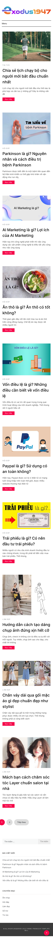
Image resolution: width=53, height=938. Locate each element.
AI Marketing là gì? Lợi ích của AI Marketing (21, 872)
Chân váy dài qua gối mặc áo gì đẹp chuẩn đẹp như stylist (26, 701)
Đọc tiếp (8, 99)
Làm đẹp (6, 619)
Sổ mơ (5, 911)
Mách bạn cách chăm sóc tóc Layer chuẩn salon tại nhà (26, 783)
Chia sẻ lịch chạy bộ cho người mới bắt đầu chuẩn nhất (25, 76)
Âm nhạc (6, 898)
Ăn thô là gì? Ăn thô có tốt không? (17, 876)
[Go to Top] (46, 933)
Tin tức (6, 65)
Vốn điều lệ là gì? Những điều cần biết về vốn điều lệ (25, 390)
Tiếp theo (21, 822)
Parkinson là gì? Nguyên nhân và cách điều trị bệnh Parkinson (24, 159)
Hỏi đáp (6, 148)
